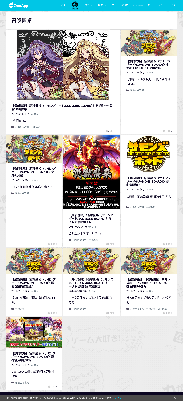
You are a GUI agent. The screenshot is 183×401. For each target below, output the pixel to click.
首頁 (63, 5)
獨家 (100, 5)
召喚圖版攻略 (22, 127)
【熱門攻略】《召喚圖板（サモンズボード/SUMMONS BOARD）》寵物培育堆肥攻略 (33, 357)
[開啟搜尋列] (149, 5)
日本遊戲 (162, 308)
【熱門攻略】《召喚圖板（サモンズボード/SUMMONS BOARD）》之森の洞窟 (33, 172)
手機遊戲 (35, 127)
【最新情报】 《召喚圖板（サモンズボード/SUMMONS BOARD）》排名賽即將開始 (148, 283)
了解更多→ (117, 398)
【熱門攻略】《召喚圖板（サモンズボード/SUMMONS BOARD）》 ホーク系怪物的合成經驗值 (91, 283)
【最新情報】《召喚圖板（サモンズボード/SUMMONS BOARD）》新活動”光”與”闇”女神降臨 (62, 107)
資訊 (87, 5)
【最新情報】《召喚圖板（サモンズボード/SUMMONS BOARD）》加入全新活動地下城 (91, 218)
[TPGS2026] (75, 5)
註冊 (160, 5)
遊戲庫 (124, 5)
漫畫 (114, 5)
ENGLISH (138, 5)
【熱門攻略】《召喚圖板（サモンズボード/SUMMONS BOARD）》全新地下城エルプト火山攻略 (148, 64)
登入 (173, 5)
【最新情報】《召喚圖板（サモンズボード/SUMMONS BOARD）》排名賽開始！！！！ (148, 181)
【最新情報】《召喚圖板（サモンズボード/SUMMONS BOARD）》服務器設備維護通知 (33, 283)
